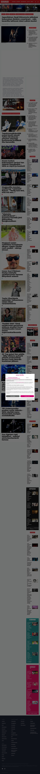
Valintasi (27, 377)
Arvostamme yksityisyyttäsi (12, 377)
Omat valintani (13, 396)
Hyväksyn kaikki (27, 396)
